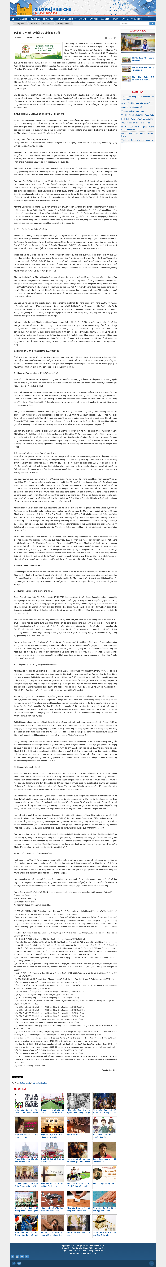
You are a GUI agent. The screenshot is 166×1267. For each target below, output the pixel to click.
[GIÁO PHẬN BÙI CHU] (42, 9)
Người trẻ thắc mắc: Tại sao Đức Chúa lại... (104, 1233)
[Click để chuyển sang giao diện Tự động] (14, 1263)
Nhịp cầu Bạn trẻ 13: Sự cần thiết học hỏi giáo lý (78, 1184)
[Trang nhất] (13, 19)
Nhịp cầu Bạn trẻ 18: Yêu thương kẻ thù (26, 1135)
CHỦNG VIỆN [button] (48, 19)
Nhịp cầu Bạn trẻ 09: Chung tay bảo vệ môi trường (26, 1235)
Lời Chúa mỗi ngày (138, 31)
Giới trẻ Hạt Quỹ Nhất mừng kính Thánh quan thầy (26, 1211)
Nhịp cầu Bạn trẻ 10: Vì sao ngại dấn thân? (104, 1209)
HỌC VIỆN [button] (61, 19)
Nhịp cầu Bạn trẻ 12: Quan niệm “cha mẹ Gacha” (52, 1209)
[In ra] (110, 38)
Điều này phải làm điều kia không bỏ (135, 123)
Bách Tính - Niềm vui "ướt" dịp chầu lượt (137, 119)
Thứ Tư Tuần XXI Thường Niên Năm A (143, 59)
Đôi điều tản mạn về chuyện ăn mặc (104, 1135)
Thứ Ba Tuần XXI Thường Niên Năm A (143, 68)
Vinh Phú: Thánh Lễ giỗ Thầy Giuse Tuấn (137, 115)
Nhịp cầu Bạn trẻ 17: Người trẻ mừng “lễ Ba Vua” (104, 1113)
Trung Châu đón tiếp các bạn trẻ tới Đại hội (26, 1160)
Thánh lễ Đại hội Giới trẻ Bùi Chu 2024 (52, 1160)
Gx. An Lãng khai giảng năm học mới (135, 103)
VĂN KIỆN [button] (94, 19)
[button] (138, 42)
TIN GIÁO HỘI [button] (22, 19)
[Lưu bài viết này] (115, 38)
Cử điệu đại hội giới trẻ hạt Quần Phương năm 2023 (26, 1184)
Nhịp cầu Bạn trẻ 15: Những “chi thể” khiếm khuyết (26, 1113)
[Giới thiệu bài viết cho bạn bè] (106, 38)
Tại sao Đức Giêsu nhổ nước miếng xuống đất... (52, 1233)
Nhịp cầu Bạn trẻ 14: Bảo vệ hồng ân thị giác (52, 1184)
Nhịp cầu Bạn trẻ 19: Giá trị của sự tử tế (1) (52, 1135)
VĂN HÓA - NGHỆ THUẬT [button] (132, 19)
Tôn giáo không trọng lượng (132, 111)
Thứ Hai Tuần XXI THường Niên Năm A (143, 78)
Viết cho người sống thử (103, 1183)
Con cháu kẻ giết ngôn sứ (131, 107)
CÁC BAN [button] (83, 19)
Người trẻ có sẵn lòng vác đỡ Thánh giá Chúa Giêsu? (78, 1160)
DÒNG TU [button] (72, 19)
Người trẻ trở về (73, 1134)
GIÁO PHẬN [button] (35, 19)
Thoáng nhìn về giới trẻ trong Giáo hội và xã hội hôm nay (52, 1113)
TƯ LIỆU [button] (115, 19)
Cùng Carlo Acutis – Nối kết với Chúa (104, 1160)
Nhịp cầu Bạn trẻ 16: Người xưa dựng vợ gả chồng (78, 1113)
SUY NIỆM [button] (105, 19)
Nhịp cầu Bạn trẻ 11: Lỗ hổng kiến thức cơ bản (78, 1209)
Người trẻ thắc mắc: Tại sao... (78, 1233)
